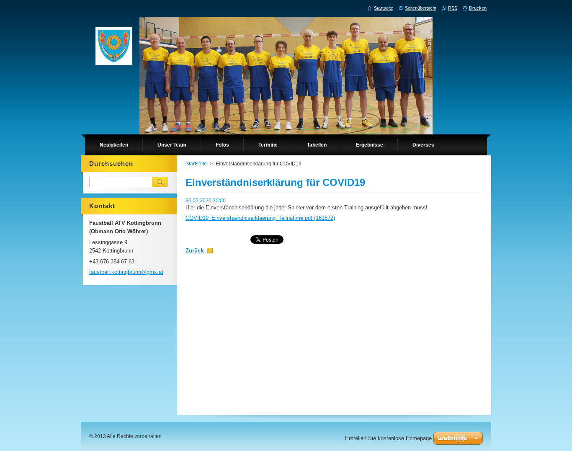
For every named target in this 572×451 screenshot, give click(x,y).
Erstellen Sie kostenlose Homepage (388, 438)
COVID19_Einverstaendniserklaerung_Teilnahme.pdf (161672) (260, 218)
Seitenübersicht (420, 7)
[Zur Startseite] (113, 48)
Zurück (195, 250)
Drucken (478, 7)
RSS (452, 7)
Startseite (196, 163)
